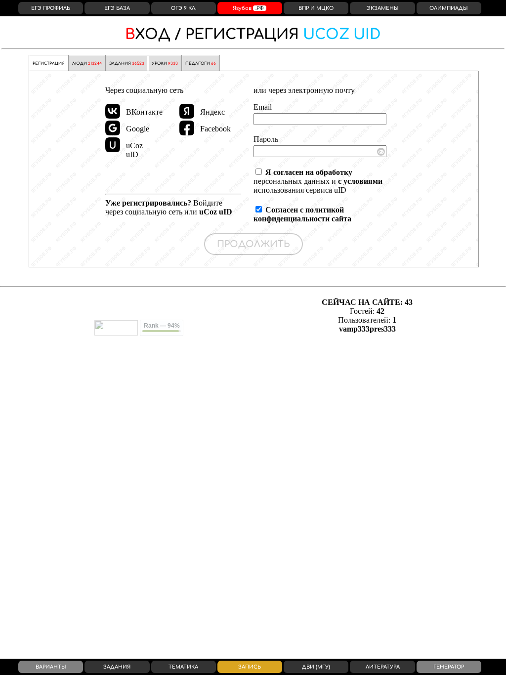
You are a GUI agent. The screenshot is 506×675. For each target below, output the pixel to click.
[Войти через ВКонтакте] (112, 111)
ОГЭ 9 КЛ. (183, 8)
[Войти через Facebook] (186, 128)
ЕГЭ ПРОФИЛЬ (50, 8)
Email (262, 107)
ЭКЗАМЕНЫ (383, 8)
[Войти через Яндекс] (186, 111)
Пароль (265, 139)
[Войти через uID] (112, 144)
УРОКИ (165, 63)
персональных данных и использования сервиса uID (317, 181)
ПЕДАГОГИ (200, 63)
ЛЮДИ (87, 63)
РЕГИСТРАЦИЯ (253, 34)
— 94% (162, 325)
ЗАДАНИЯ (126, 63)
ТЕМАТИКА (183, 667)
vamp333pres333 (367, 329)
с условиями (360, 181)
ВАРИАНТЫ (51, 667)
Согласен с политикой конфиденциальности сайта (302, 214)
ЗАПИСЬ (249, 667)
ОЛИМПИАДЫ (448, 8)
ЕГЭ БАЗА (117, 8)
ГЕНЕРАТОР (448, 667)
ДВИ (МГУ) (316, 667)
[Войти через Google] (112, 128)
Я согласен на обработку (308, 172)
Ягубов (248, 8)
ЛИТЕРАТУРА (383, 667)
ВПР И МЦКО (316, 8)
